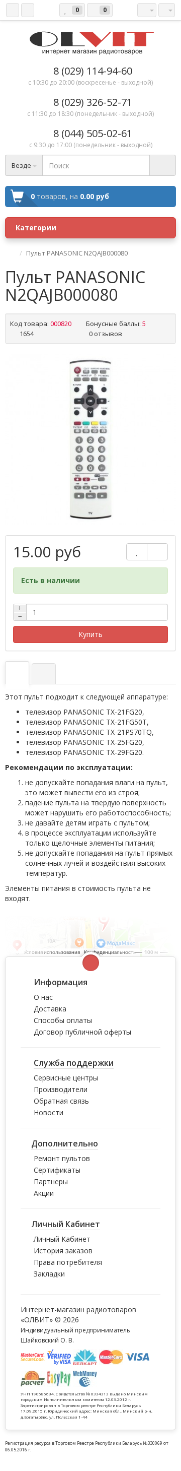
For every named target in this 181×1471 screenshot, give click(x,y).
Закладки (49, 1273)
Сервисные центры (66, 1077)
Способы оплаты (63, 1020)
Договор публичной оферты (82, 1032)
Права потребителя (68, 1262)
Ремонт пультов (62, 1158)
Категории (36, 227)
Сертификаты (57, 1170)
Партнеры (51, 1181)
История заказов (63, 1250)
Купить (90, 634)
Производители (60, 1089)
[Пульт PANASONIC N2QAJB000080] (90, 439)
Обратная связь (61, 1101)
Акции (44, 1193)
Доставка (50, 1008)
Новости (48, 1112)
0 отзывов (105, 333)
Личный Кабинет (62, 1239)
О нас (43, 997)
